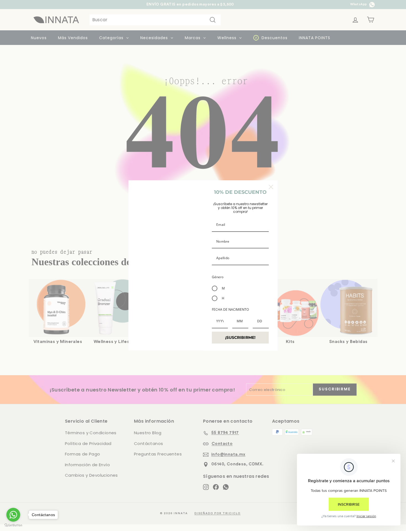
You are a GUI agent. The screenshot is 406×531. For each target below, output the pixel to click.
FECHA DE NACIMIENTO (230, 309)
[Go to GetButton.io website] (13, 525)
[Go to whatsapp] (13, 515)
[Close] (271, 187)
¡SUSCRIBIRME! (240, 337)
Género (217, 277)
